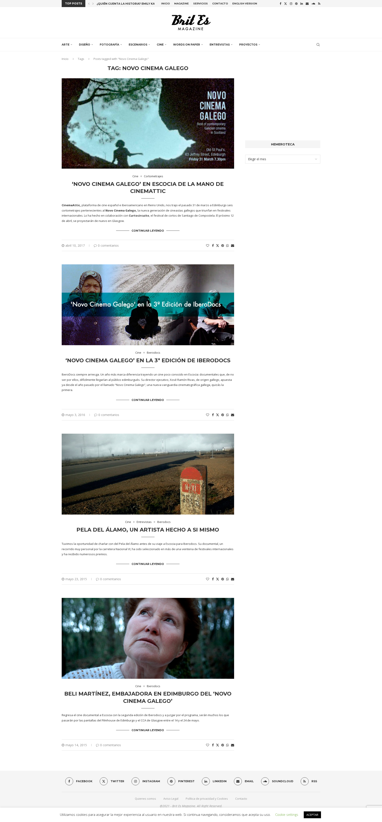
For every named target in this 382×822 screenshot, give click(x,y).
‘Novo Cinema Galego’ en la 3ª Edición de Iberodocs (147, 360)
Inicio (165, 3)
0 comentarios (108, 245)
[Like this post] (207, 245)
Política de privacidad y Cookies (207, 799)
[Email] (307, 3)
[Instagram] (291, 3)
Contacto (220, 3)
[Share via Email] (232, 245)
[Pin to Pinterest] (222, 245)
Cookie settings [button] (286, 814)
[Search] (318, 44)
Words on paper (186, 44)
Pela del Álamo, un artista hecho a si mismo (147, 529)
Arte (65, 44)
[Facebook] (280, 3)
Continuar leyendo (148, 230)
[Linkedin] (301, 3)
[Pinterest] (296, 3)
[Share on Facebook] (213, 245)
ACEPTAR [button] (312, 815)
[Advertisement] (282, 96)
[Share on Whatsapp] (227, 245)
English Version (244, 3)
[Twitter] (285, 3)
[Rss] (319, 3)
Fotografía (109, 44)
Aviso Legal (170, 799)
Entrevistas (220, 44)
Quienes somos (145, 799)
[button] (89, 3)
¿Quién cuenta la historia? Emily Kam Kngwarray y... (139, 3)
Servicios (200, 3)
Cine (160, 44)
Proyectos (248, 44)
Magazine (181, 3)
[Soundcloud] (313, 3)
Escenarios (138, 44)
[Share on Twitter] (217, 245)
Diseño (84, 44)
